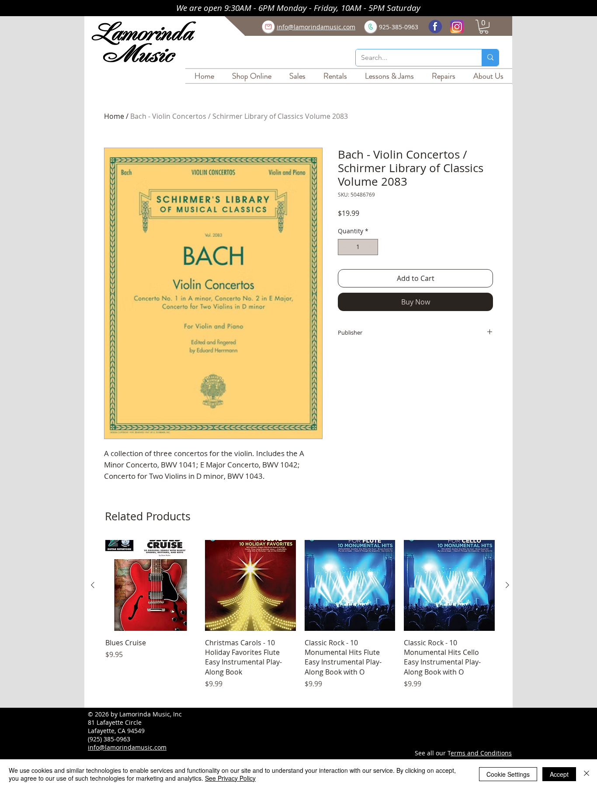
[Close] (586, 774)
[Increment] (371, 247)
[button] (484, 27)
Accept (559, 774)
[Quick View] (150, 585)
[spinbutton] (358, 247)
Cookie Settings (508, 774)
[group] (300, 619)
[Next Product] (507, 585)
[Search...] (490, 57)
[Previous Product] (92, 585)
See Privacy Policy (230, 778)
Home (114, 116)
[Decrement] (344, 247)
